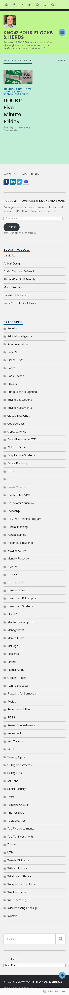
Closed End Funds (18, 415)
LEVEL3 (12, 614)
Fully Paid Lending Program (24, 518)
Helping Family (16, 550)
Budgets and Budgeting (22, 391)
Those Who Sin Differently (20, 279)
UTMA (11, 852)
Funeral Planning (17, 526)
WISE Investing (16, 900)
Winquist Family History (22, 884)
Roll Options (15, 741)
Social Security (16, 788)
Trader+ (12, 844)
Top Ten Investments (20, 836)
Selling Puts (14, 773)
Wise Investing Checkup (22, 908)
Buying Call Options (19, 399)
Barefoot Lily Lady (15, 295)
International (15, 582)
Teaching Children (18, 804)
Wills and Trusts (17, 868)
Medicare (13, 653)
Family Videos (16, 487)
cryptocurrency (16, 431)
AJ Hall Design (12, 263)
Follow (11, 227)
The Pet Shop (15, 812)
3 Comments (17, 129)
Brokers (12, 384)
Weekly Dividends (18, 860)
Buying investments (19, 407)
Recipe (11, 701)
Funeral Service (16, 534)
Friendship (13, 511)
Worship (12, 916)
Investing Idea (16, 590)
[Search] (53, 5)
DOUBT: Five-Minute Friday (13, 110)
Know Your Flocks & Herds (28, 35)
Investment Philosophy (21, 598)
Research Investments (21, 725)
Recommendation (18, 709)
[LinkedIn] (22, 5)
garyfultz (9, 255)
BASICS (12, 352)
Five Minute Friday (17, 90)
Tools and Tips (16, 820)
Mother (11, 662)
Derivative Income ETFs (22, 439)
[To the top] (62, 975)
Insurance (13, 574)
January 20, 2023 (14, 127)
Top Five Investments (20, 828)
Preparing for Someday (21, 693)
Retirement (14, 733)
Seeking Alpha (16, 757)
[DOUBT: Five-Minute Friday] (18, 77)
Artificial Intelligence (19, 336)
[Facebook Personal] (14, 5)
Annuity (12, 328)
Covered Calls (16, 423)
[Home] (7, 5)
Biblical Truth (14, 89)
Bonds (11, 368)
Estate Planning (17, 463)
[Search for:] (35, 939)
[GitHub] (45, 5)
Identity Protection (18, 558)
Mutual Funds (15, 669)
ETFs (10, 471)
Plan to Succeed (17, 685)
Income (12, 566)
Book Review (15, 376)
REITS (11, 717)
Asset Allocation (17, 344)
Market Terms (15, 638)
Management (15, 630)
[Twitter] (30, 5)
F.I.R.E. (11, 479)
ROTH (11, 749)
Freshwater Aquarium (20, 503)
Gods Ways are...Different (19, 271)
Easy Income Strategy (21, 455)
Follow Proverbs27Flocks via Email (34, 201)
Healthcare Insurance (20, 542)
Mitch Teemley (13, 287)
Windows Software (19, 876)
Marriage (12, 646)
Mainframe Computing (21, 622)
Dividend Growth (17, 447)
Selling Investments (19, 765)
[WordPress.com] (37, 5)
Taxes (11, 797)
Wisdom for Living (16, 94)
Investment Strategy (20, 606)
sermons (12, 781)
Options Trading (17, 677)
